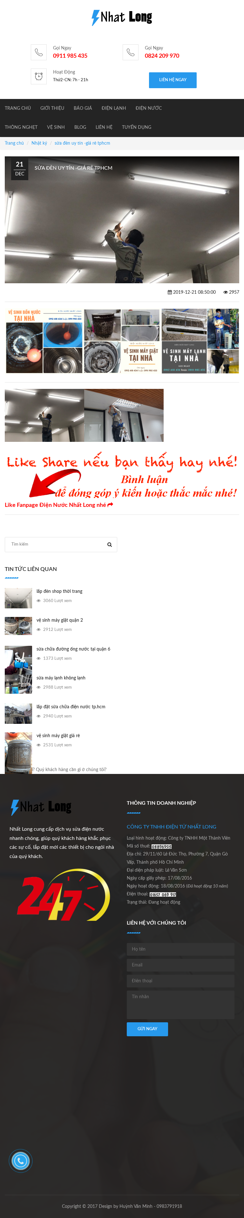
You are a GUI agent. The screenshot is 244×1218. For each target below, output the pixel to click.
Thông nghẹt (21, 127)
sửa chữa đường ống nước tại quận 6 (73, 649)
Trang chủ (18, 108)
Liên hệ (104, 127)
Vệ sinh (56, 127)
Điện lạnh (114, 108)
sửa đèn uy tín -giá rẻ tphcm (82, 143)
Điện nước (149, 108)
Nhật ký (39, 143)
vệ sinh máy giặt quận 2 (60, 620)
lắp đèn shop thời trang (59, 591)
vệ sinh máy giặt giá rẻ (58, 736)
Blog (80, 127)
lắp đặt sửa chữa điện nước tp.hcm (71, 707)
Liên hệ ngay (172, 80)
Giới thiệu (52, 108)
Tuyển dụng (136, 127)
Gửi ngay (147, 1029)
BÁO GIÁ (83, 108)
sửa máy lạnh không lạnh (61, 678)
